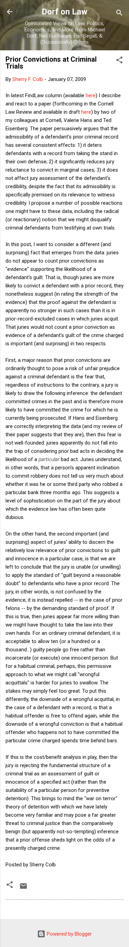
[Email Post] (23, 888)
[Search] (119, 13)
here (91, 95)
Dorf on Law (64, 12)
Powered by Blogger (68, 934)
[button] (119, 61)
